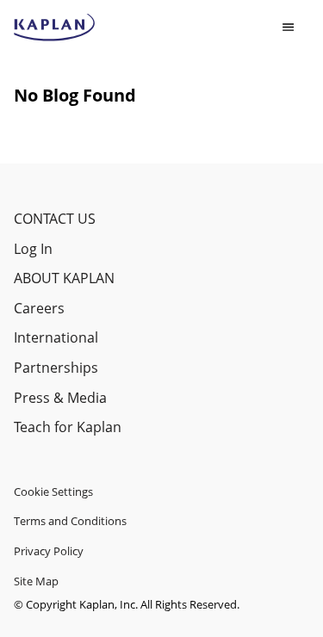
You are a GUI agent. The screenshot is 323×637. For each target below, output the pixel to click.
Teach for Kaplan (67, 426)
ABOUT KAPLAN (64, 278)
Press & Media (60, 397)
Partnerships (56, 367)
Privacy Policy (49, 551)
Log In (33, 248)
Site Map (36, 581)
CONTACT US (55, 218)
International (56, 337)
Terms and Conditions (70, 521)
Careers (39, 308)
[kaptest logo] (55, 27)
